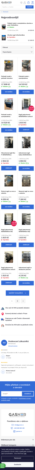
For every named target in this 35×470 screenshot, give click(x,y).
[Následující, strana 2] (17, 301)
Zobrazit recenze (12, 346)
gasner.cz (19, 431)
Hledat (29, 7)
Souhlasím (17, 465)
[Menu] (32, 2)
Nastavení (17, 458)
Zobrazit (26, 130)
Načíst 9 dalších (16, 293)
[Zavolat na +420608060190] (21, 2)
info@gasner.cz (19, 425)
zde (25, 454)
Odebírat (27, 394)
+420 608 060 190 (19, 428)
